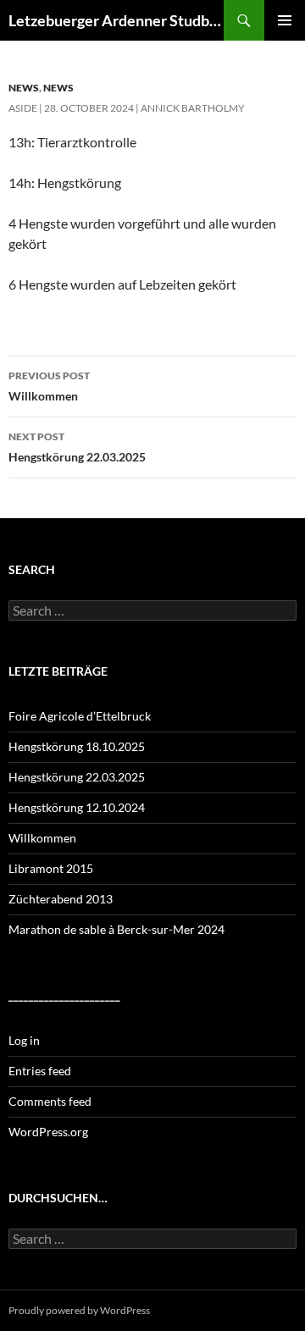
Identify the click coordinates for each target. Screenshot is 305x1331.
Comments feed (50, 1101)
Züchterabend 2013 (60, 899)
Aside (22, 108)
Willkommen (49, 386)
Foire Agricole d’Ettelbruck (79, 716)
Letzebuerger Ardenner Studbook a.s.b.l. (116, 20)
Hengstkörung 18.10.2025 (76, 746)
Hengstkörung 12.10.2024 (76, 807)
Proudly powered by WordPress (79, 1310)
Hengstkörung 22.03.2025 (77, 447)
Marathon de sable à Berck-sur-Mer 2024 (116, 929)
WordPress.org (48, 1131)
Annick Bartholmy (193, 108)
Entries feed (39, 1070)
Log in (24, 1040)
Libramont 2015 (50, 868)
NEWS (23, 87)
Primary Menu (284, 20)
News (58, 87)
